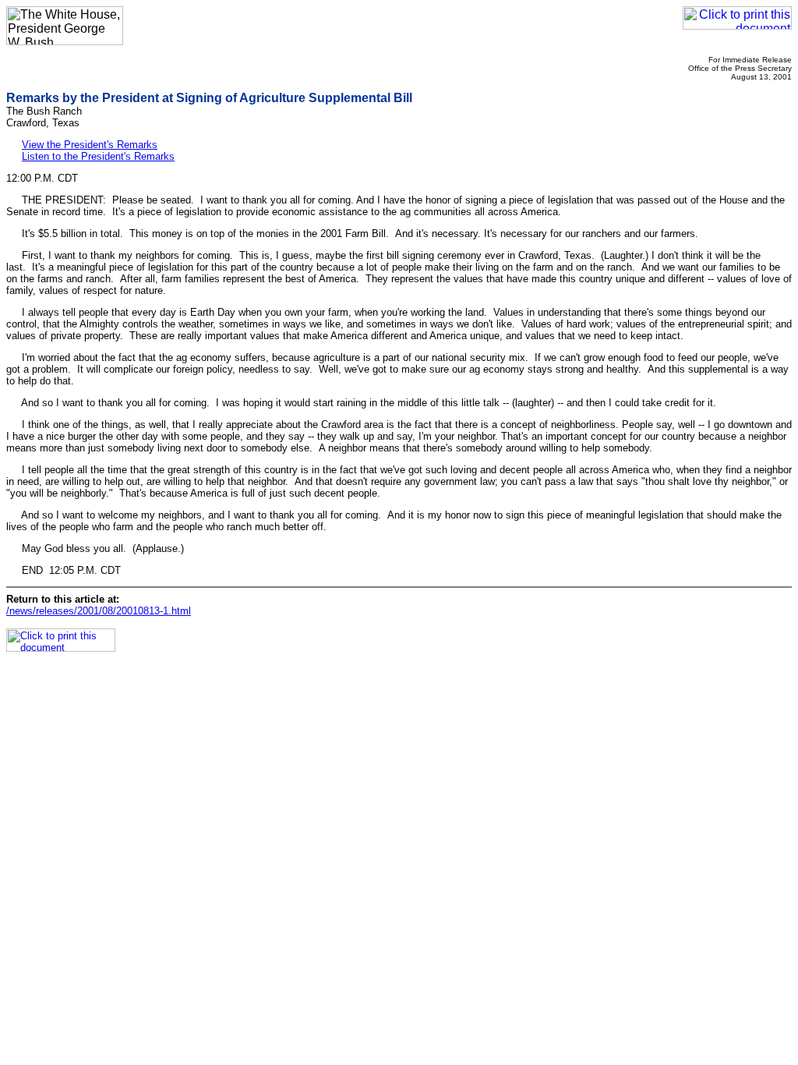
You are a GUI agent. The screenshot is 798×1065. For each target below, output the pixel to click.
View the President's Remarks (89, 144)
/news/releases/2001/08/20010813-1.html (98, 611)
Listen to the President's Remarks (98, 156)
